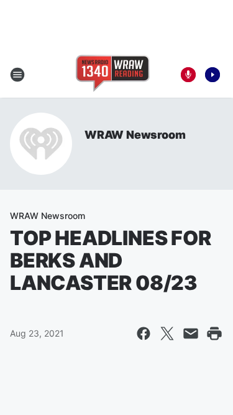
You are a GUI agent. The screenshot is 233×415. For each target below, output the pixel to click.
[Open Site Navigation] (17, 74)
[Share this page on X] (167, 333)
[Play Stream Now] (212, 74)
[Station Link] (113, 75)
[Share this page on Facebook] (143, 333)
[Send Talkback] (188, 74)
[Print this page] (214, 333)
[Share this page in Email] (190, 333)
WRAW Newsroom (135, 134)
